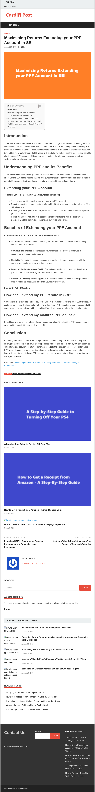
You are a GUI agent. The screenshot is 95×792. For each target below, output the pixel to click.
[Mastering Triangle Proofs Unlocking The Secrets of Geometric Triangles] (12, 659)
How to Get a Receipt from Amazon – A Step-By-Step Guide (33, 510)
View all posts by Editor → (33, 563)
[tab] (10, 620)
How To (7, 33)
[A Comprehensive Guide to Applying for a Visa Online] (12, 628)
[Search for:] (47, 588)
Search (38, 731)
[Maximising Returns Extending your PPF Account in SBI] (12, 650)
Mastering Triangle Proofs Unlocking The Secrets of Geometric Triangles (55, 659)
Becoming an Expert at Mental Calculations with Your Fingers (50, 669)
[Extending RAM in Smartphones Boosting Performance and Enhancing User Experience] (12, 637)
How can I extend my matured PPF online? (26, 124)
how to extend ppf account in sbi (26, 374)
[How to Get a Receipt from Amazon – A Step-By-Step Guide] (47, 507)
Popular (10, 621)
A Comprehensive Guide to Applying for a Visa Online (46, 628)
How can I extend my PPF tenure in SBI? (26, 121)
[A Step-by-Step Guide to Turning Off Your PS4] (47, 441)
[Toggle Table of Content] (39, 106)
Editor (23, 47)
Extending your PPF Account (21, 115)
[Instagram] (90, 6)
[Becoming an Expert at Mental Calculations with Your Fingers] (12, 669)
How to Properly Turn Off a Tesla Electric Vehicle (26, 709)
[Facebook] (84, 6)
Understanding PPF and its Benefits (21, 113)
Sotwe (7, 609)
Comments (23, 621)
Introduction (12, 110)
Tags (34, 621)
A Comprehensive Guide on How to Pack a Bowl (26, 705)
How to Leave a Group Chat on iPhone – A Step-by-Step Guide (34, 524)
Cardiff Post (19, 15)
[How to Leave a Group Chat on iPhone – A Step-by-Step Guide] (21, 520)
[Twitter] (87, 6)
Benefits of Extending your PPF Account (22, 118)
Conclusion (11, 127)
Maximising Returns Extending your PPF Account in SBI (48, 649)
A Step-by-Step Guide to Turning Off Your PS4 (26, 444)
